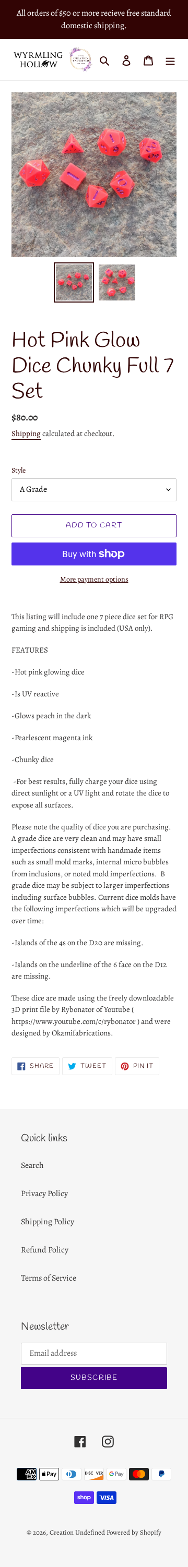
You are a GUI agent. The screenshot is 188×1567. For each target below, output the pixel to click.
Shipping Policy (47, 1221)
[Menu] (170, 59)
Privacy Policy (44, 1193)
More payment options (94, 579)
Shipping (26, 433)
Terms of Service (48, 1278)
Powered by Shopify (134, 1532)
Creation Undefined (77, 1532)
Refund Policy (44, 1250)
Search (32, 1165)
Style (18, 470)
